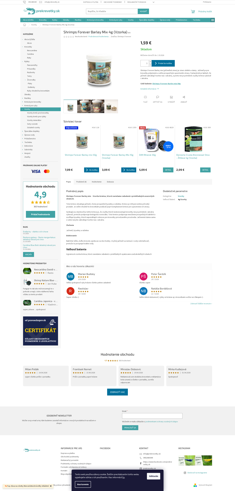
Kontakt (64, 470)
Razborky (31, 72)
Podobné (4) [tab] (81, 181)
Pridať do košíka (165, 63)
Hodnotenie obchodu (117, 354)
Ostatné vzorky (33, 127)
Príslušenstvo (30, 138)
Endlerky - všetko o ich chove (35, 231)
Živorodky (31, 80)
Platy (30, 83)
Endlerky (31, 87)
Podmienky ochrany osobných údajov (76, 463)
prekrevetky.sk (149, 468)
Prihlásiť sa (130, 427)
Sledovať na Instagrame (197, 472)
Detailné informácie (148, 89)
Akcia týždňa (29, 39)
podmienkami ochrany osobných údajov (161, 421)
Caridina (30, 54)
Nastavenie (83, 484)
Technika (28, 142)
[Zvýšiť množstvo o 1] (150, 61)
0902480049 (148, 457)
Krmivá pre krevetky (32, 102)
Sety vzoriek (32, 124)
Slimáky (27, 94)
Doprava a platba (90, 2)
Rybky (26, 61)
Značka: (121, 36)
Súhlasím (153, 476)
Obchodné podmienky (113, 2)
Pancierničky (32, 65)
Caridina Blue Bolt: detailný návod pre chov (39, 246)
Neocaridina (32, 50)
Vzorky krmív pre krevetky (38, 113)
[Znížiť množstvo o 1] (150, 64)
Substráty (28, 149)
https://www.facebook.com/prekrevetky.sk (157, 463)
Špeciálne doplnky (32, 131)
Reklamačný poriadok (136, 2)
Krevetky (28, 46)
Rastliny (27, 98)
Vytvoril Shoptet (205, 485)
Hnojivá (27, 153)
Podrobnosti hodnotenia (98, 36)
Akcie (29, 43)
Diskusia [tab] (110, 181)
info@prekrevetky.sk (152, 453)
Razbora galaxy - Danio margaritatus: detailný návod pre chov (39, 238)
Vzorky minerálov (34, 120)
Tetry (29, 76)
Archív (28, 254)
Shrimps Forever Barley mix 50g (166, 83)
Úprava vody (29, 135)
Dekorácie (28, 146)
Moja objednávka (68, 474)
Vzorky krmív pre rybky (36, 116)
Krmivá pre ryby (30, 105)
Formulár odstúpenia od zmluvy (74, 467)
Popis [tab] (68, 181)
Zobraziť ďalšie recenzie (200, 303)
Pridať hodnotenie (40, 214)
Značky (27, 157)
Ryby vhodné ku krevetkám (38, 90)
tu (124, 477)
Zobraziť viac (117, 392)
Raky (29, 57)
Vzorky (27, 109)
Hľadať (143, 11)
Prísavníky (31, 69)
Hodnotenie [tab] (97, 181)
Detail (168, 170)
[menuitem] (28, 20)
